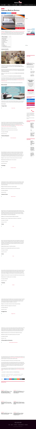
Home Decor (16, 4)
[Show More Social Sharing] (17, 13)
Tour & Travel (4, 4)
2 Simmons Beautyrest (5, 40)
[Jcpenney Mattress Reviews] (13, 22)
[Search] (34, 5)
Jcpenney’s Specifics (4, 37)
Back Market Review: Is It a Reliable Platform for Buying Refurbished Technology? (31, 64)
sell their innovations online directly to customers (16, 357)
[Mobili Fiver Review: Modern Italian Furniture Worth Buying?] (6, 408)
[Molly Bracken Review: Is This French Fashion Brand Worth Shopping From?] (28, 148)
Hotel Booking (9, 4)
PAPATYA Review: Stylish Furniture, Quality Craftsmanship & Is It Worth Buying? (19, 403)
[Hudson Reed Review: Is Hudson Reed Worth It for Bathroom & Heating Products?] (19, 408)
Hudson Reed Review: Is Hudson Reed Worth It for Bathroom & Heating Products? (18, 414)
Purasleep (7, 375)
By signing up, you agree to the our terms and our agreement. (31, 93)
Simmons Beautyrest (15, 375)
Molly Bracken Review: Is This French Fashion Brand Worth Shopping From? (33, 148)
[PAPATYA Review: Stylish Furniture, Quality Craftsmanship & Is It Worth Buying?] (19, 397)
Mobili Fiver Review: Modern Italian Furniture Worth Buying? (6, 413)
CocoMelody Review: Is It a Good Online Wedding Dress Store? (32, 154)
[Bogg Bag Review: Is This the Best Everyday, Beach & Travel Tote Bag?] (28, 142)
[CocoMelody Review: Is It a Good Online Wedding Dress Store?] (28, 154)
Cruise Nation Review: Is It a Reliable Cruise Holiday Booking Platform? (33, 75)
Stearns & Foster (3, 376)
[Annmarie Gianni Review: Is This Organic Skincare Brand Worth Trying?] (28, 72)
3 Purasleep (3, 41)
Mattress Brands (4, 38)
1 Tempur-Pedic (4, 39)
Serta (11, 375)
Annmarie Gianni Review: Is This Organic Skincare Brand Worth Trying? (33, 72)
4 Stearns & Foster (4, 42)
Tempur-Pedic (7, 376)
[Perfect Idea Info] (18, 1)
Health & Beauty (20, 4)
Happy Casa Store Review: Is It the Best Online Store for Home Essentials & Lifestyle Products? (6, 392)
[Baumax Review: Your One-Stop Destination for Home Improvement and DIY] (6, 397)
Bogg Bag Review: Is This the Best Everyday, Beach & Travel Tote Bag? (33, 143)
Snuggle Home (20, 375)
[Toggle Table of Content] (10, 36)
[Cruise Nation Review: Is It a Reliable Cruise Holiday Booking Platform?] (28, 76)
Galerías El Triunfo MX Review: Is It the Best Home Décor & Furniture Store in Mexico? (19, 392)
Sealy (9, 375)
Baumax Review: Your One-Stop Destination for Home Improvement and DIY (6, 403)
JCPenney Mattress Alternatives (6, 46)
